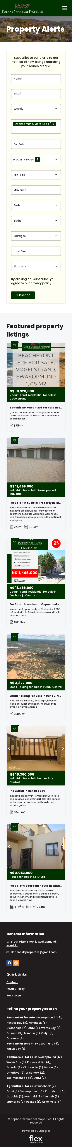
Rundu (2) (51, 1067)
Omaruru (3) (15, 1038)
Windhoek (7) (46, 1086)
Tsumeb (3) (14, 1033)
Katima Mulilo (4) (38, 1062)
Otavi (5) (34, 1028)
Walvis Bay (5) (51, 1028)
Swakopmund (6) (46, 1043)
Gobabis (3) (14, 1096)
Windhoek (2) (35, 1073)
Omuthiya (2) (15, 1073)
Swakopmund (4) (32, 1091)
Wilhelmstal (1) (51, 1102)
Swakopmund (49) (48, 1017)
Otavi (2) (40, 1078)
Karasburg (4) (55, 1091)
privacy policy (40, 283)
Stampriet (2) (15, 1102)
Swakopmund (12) (49, 1057)
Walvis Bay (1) (15, 1049)
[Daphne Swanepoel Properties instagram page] (16, 963)
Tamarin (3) (32, 1033)
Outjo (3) (47, 1033)
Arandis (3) (14, 1067)
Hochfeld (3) (33, 1096)
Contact (12, 982)
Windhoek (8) (37, 1023)
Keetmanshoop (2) (19, 1078)
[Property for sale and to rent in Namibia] (22, 8)
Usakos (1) (33, 1102)
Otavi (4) (12, 1091)
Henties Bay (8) (16, 1023)
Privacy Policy (15, 989)
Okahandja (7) (16, 1028)
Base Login (13, 995)
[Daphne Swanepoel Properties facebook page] (9, 963)
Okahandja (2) (33, 1067)
